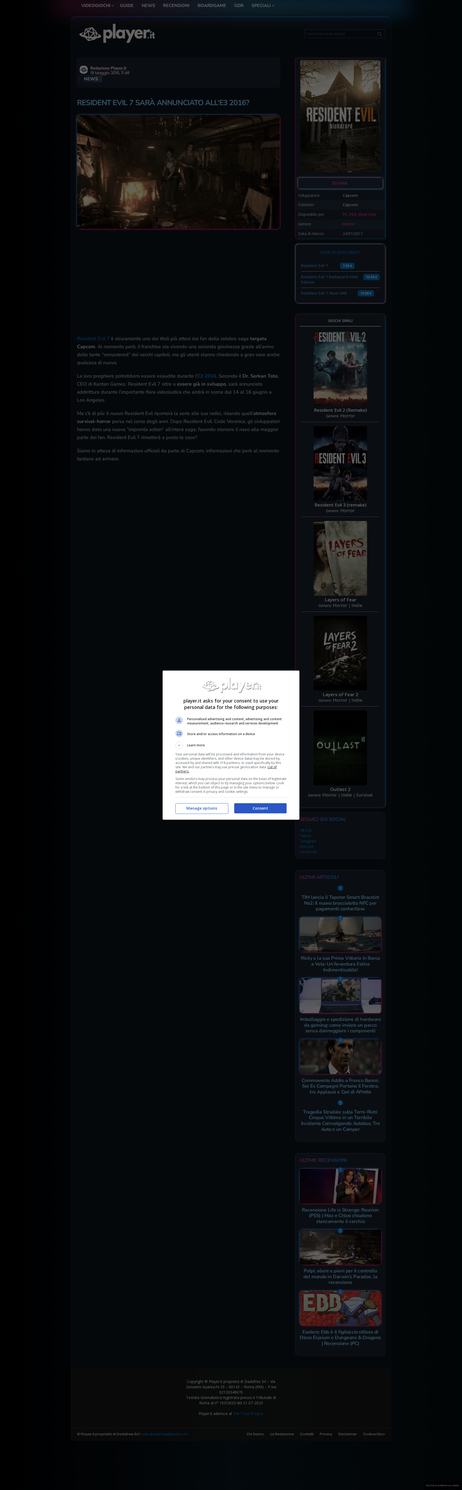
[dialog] (231, 745)
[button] (231, 745)
